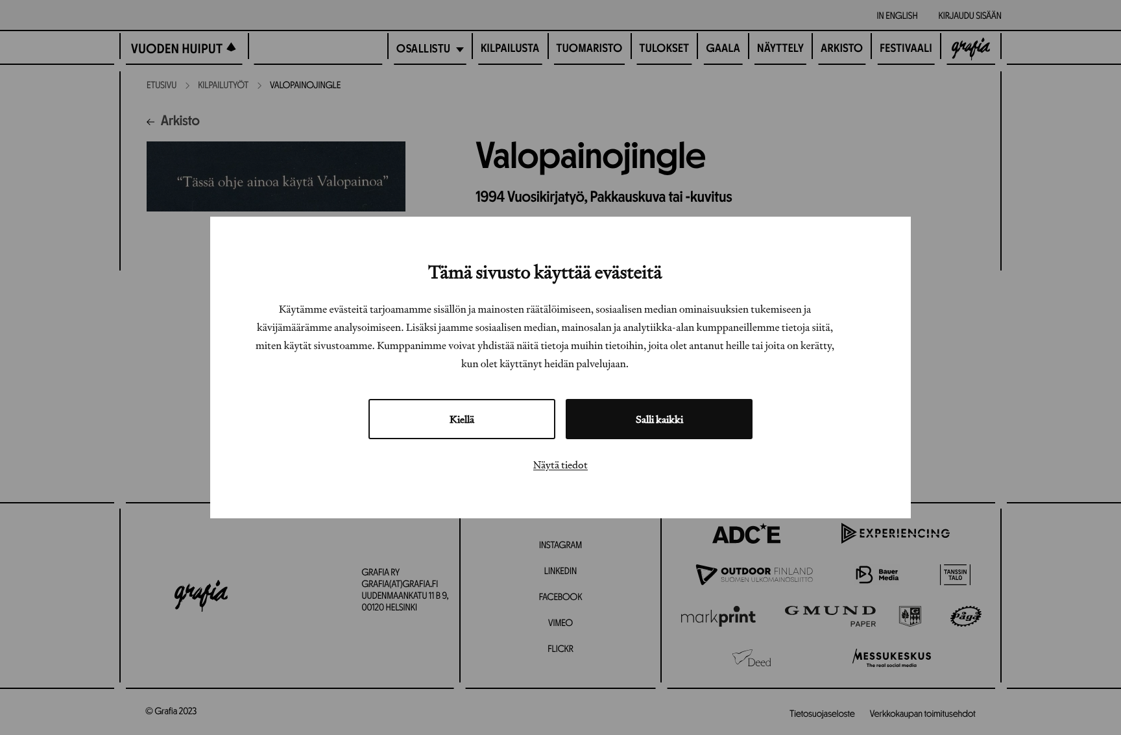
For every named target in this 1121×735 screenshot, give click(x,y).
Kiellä (462, 419)
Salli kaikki (659, 419)
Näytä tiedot (560, 464)
